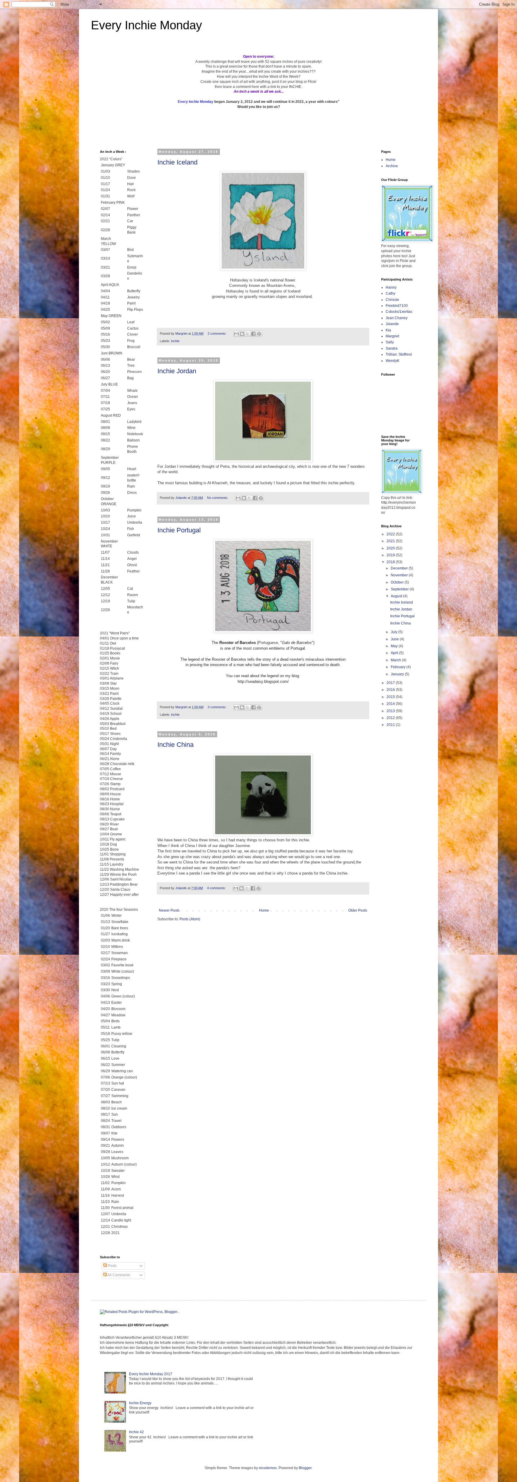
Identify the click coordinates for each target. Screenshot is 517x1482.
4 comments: (217, 888)
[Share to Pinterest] (259, 334)
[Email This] (236, 334)
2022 (391, 534)
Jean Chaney (396, 318)
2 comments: (217, 333)
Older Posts (357, 910)
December (400, 568)
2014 (391, 704)
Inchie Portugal (179, 530)
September (400, 589)
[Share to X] (248, 334)
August (397, 596)
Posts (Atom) (190, 919)
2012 (391, 718)
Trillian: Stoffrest (399, 354)
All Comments (118, 1275)
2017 (391, 683)
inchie (175, 341)
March (396, 660)
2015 (391, 697)
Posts (112, 1266)
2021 (391, 541)
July (394, 632)
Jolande (392, 324)
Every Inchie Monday (146, 25)
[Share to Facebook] (253, 334)
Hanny (391, 287)
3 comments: (217, 707)
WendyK (392, 361)
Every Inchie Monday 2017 (150, 1374)
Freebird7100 (397, 306)
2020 (391, 548)
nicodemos (268, 1468)
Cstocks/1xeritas (399, 312)
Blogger (305, 1468)
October (398, 582)
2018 (391, 562)
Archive (392, 166)
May (395, 646)
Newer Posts (169, 910)
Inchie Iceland (177, 162)
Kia (388, 330)
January (398, 674)
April (395, 653)
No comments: (218, 497)
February (398, 667)
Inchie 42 (136, 1432)
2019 (391, 555)
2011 (391, 725)
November (400, 575)
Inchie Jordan (176, 371)
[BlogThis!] (242, 334)
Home (264, 910)
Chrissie (392, 300)
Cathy (390, 293)
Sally (390, 342)
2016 (391, 690)
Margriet (392, 336)
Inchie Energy (140, 1403)
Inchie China (175, 744)
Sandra (392, 348)
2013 (391, 711)
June (395, 639)
